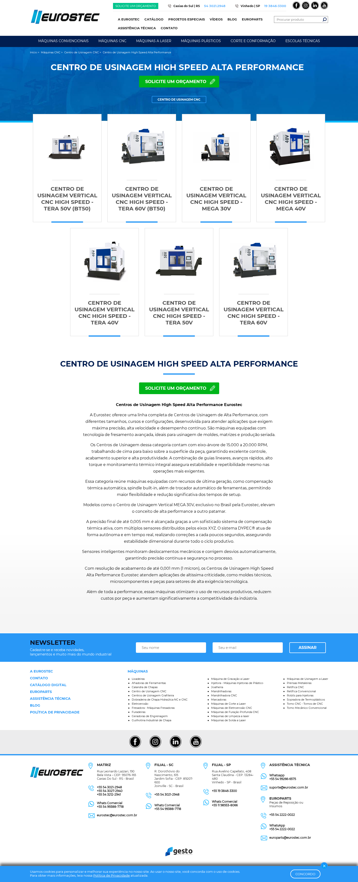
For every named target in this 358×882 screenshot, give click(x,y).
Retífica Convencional (301, 691)
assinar (308, 647)
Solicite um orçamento (135, 6)
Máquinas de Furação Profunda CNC (235, 712)
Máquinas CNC (112, 41)
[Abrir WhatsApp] (346, 869)
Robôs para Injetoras (300, 695)
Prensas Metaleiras (299, 683)
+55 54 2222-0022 (282, 814)
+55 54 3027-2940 (109, 791)
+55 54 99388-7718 (110, 806)
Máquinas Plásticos (201, 41)
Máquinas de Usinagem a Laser (307, 679)
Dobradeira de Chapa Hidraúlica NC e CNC (160, 699)
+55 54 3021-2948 (109, 787)
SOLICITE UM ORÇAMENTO (175, 81)
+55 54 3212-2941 (109, 794)
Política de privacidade (54, 712)
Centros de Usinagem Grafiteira (153, 695)
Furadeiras (138, 712)
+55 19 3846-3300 (224, 791)
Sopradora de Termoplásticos (306, 699)
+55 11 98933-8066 (225, 805)
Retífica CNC (295, 687)
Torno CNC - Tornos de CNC (305, 703)
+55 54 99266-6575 (282, 779)
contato (39, 678)
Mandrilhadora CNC (224, 695)
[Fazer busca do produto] (324, 19)
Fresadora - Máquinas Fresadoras (153, 708)
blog (35, 705)
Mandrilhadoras (221, 691)
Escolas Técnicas (302, 41)
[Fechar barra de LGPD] (324, 866)
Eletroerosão (140, 703)
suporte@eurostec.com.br (288, 787)
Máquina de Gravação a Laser (230, 679)
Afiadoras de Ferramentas (149, 683)
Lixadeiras (138, 679)
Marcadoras (218, 699)
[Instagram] (155, 747)
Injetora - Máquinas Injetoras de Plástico (237, 683)
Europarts (41, 692)
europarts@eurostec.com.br (290, 837)
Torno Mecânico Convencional (307, 708)
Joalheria (217, 687)
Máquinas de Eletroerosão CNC (231, 708)
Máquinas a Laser (153, 41)
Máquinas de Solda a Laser (228, 720)
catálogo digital (48, 685)
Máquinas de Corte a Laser (228, 703)
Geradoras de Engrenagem (150, 716)
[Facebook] (135, 747)
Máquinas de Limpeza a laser (230, 716)
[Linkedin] (175, 747)
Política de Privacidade (111, 875)
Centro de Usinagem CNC (149, 691)
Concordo (305, 874)
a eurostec (41, 671)
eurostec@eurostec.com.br (117, 815)
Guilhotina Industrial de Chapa (151, 720)
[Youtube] (195, 747)
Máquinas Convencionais (63, 41)
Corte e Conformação (253, 41)
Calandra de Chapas (145, 687)
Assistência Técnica (50, 698)
